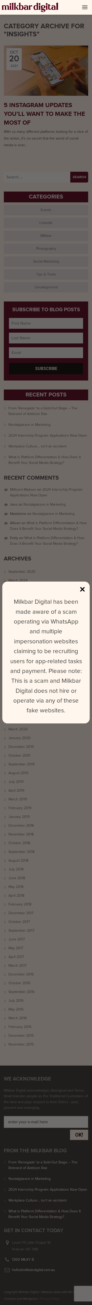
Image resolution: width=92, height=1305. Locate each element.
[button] (85, 7)
